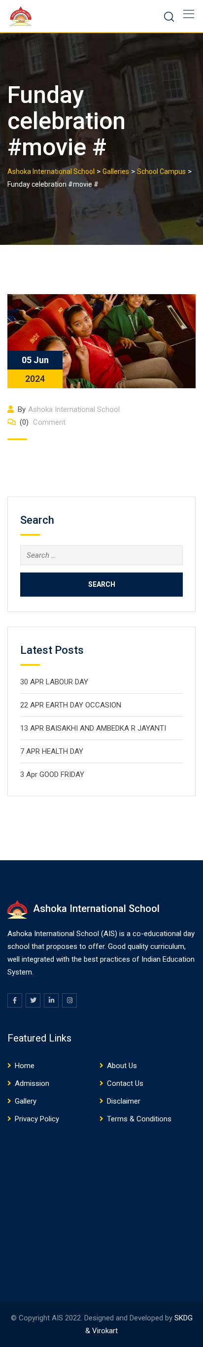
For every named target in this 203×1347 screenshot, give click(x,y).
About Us (122, 1065)
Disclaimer (123, 1101)
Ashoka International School (74, 409)
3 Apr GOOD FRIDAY (52, 774)
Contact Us (125, 1083)
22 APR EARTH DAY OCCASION (70, 705)
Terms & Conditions (139, 1118)
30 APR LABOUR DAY (54, 681)
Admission (32, 1083)
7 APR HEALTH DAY (51, 751)
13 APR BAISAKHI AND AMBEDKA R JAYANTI (93, 728)
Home (24, 1065)
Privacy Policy (37, 1118)
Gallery (25, 1101)
